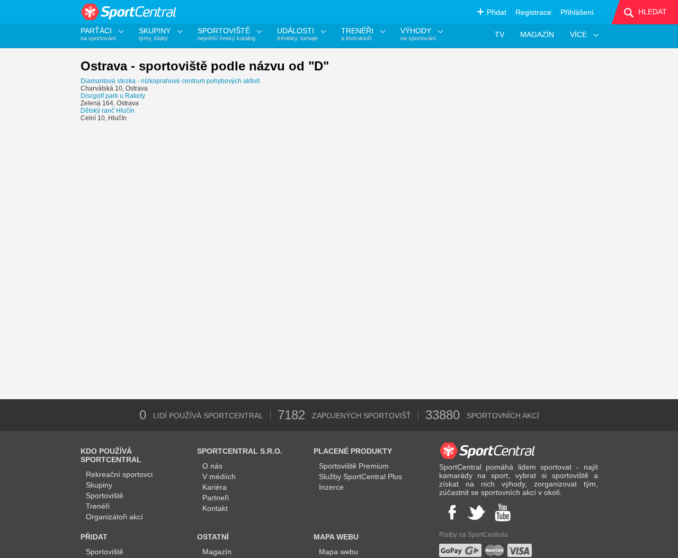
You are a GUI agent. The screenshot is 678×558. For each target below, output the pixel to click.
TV (499, 34)
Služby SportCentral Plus (360, 476)
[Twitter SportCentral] (476, 512)
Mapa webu (338, 551)
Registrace (533, 12)
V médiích (219, 476)
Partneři (215, 497)
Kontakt (215, 508)
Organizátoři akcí (114, 516)
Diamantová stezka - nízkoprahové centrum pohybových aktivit (170, 81)
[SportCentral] (130, 12)
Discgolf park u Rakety (113, 96)
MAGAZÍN (537, 34)
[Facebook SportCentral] (451, 512)
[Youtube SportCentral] (502, 512)
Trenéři (98, 506)
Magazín (216, 551)
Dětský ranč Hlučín (108, 110)
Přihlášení (577, 12)
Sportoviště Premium (354, 466)
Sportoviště (104, 495)
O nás (212, 466)
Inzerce (331, 487)
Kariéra (214, 487)
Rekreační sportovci (119, 474)
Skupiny (99, 485)
